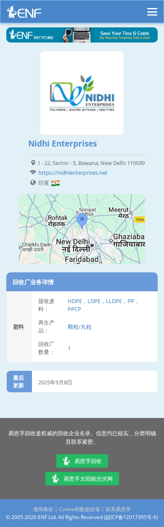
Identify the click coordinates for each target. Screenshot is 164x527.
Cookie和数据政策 (79, 509)
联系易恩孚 (118, 509)
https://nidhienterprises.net (73, 172)
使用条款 (43, 509)
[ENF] (24, 14)
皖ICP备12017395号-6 (131, 517)
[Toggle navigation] (152, 8)
